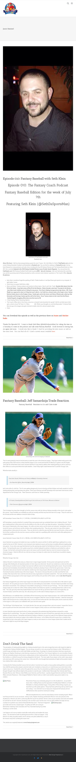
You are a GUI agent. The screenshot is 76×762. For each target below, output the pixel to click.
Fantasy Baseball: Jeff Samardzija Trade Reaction (36, 400)
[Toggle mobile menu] (72, 3)
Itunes (56, 316)
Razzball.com (36, 265)
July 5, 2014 (30, 482)
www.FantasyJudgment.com (31, 722)
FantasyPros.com (61, 265)
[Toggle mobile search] (68, 3)
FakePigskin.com (63, 263)
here (53, 331)
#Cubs (33, 478)
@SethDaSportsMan (53, 204)
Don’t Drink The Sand (18, 644)
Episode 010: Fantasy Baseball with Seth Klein (34, 178)
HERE (38, 271)
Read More (69, 337)
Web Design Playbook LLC (56, 754)
